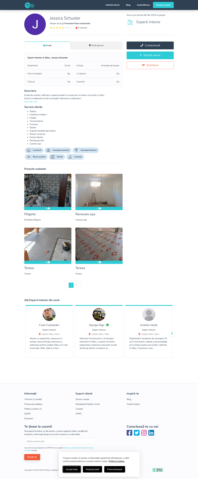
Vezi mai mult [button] (30, 101)
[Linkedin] (151, 434)
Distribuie (152, 65)
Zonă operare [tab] (97, 45)
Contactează (152, 45)
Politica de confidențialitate (73, 448)
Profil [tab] (48, 45)
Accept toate (72, 469)
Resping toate (92, 469)
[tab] (47, 45)
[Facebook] (130, 434)
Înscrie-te (32, 457)
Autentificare (143, 5)
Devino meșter (163, 5)
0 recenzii (82, 27)
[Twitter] (137, 434)
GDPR (27, 413)
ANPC (79, 413)
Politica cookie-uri (33, 408)
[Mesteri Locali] (29, 5)
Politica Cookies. (117, 461)
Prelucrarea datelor (33, 404)
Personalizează (114, 469)
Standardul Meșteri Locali (88, 404)
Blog (128, 5)
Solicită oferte (113, 5)
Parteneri (28, 418)
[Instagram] (144, 434)
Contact (79, 408)
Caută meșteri (133, 404)
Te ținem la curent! (38, 427)
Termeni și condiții (33, 399)
